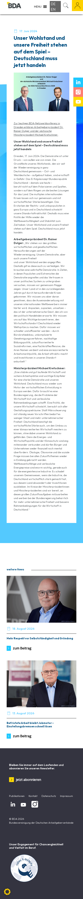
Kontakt (33, 796)
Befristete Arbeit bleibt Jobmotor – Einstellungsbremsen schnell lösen (30, 724)
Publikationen (17, 796)
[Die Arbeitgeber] (14, 7)
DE (53, 4)
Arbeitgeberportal (77, 5)
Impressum (66, 796)
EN (53, 9)
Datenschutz (49, 796)
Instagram (34, 807)
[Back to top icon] (75, 891)
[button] (7, 892)
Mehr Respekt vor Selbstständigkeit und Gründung (40, 638)
